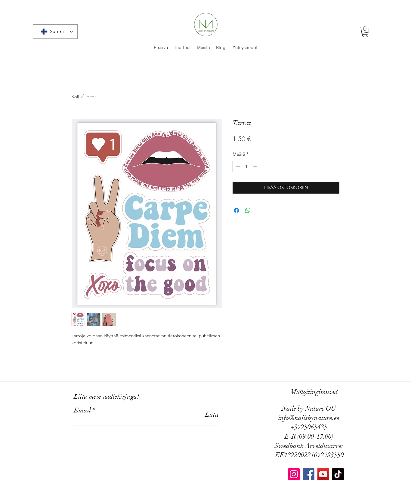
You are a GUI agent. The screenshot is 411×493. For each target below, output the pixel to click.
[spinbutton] (247, 166)
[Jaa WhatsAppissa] (248, 210)
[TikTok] (338, 474)
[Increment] (256, 166)
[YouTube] (323, 474)
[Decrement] (237, 166)
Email (82, 410)
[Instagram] (294, 474)
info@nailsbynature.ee (308, 418)
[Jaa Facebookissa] (236, 210)
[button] (365, 32)
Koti (75, 96)
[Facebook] (308, 474)
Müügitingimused (314, 392)
